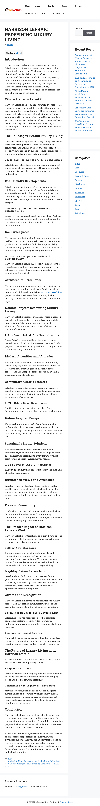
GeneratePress (66, 802)
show (18, 53)
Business (79, 171)
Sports (78, 200)
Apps (37, 6)
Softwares (80, 196)
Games (64, 6)
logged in (22, 786)
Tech (77, 204)
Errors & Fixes (82, 176)
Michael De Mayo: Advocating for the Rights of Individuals (34, 761)
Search (78, 28)
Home (27, 6)
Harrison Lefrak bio (51, 292)
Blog (10, 758)
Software (29, 13)
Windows (57, 13)
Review (78, 6)
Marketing (80, 184)
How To (50, 6)
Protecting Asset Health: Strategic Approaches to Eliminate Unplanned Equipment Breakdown (83, 64)
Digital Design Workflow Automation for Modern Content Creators (83, 97)
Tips (43, 13)
